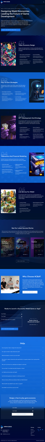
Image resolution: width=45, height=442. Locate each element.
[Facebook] (42, 429)
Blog (31, 433)
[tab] (22, 347)
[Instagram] (38, 430)
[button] (10, 30)
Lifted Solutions (42, 440)
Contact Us (32, 435)
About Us (32, 432)
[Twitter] (38, 429)
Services (32, 429)
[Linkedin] (40, 429)
